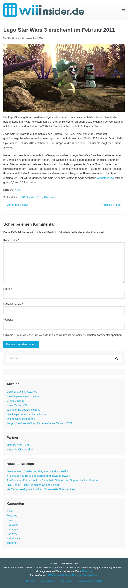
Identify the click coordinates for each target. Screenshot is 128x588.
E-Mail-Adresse (13, 304)
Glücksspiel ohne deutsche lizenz (26, 414)
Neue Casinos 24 (17, 405)
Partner (30, 581)
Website (8, 319)
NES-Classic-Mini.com (59, 575)
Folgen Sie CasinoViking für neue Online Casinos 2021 (39, 423)
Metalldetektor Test (18, 445)
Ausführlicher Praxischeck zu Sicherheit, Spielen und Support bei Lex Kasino (52, 480)
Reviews (12, 533)
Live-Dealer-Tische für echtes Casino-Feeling (33, 484)
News (18, 189)
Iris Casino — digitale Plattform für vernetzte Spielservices (41, 489)
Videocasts (13, 538)
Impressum (66, 581)
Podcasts (12, 524)
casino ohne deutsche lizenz (23, 409)
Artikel (10, 511)
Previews (12, 529)
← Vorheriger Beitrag (15, 204)
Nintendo (87, 571)
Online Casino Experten (21, 418)
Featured (12, 515)
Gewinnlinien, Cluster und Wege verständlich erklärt (37, 471)
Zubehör (12, 542)
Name (7, 288)
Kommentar (11, 240)
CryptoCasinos (15, 400)
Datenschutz (47, 581)
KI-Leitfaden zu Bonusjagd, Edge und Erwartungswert (38, 475)
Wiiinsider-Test (105, 178)
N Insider (77, 575)
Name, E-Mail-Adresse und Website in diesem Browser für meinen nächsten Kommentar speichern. (64, 335)
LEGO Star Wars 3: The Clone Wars (37, 197)
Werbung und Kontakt (90, 581)
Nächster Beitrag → (113, 204)
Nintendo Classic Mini (20, 449)
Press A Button (90, 575)
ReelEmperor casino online (23, 396)
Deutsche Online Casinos (22, 391)
